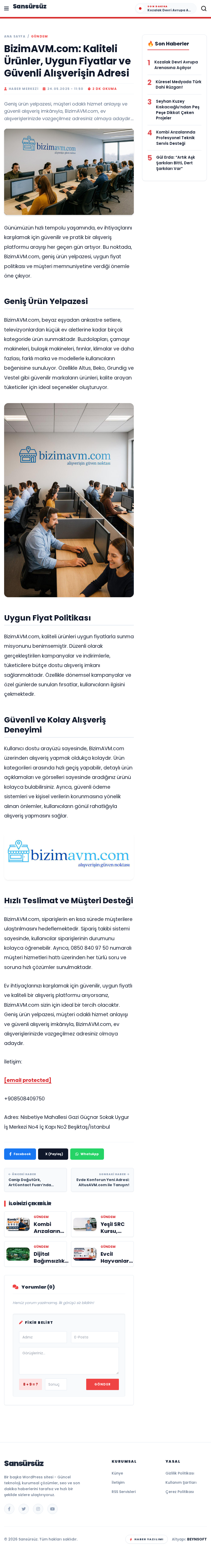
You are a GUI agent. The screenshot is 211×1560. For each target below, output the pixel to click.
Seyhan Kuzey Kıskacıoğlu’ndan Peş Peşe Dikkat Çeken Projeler (177, 110)
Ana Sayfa (14, 36)
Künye (117, 1473)
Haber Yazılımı (148, 1539)
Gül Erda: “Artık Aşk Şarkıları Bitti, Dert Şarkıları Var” (175, 163)
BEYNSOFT (197, 1539)
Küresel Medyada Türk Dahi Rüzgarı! (178, 84)
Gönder (102, 1384)
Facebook (22, 1154)
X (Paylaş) (54, 1154)
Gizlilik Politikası (179, 1473)
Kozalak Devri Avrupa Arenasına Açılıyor (176, 64)
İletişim (118, 1482)
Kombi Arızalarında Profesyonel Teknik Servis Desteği (175, 137)
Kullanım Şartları (181, 1482)
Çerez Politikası (179, 1491)
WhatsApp (90, 1154)
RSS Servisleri (124, 1491)
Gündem (39, 36)
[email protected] (27, 1080)
